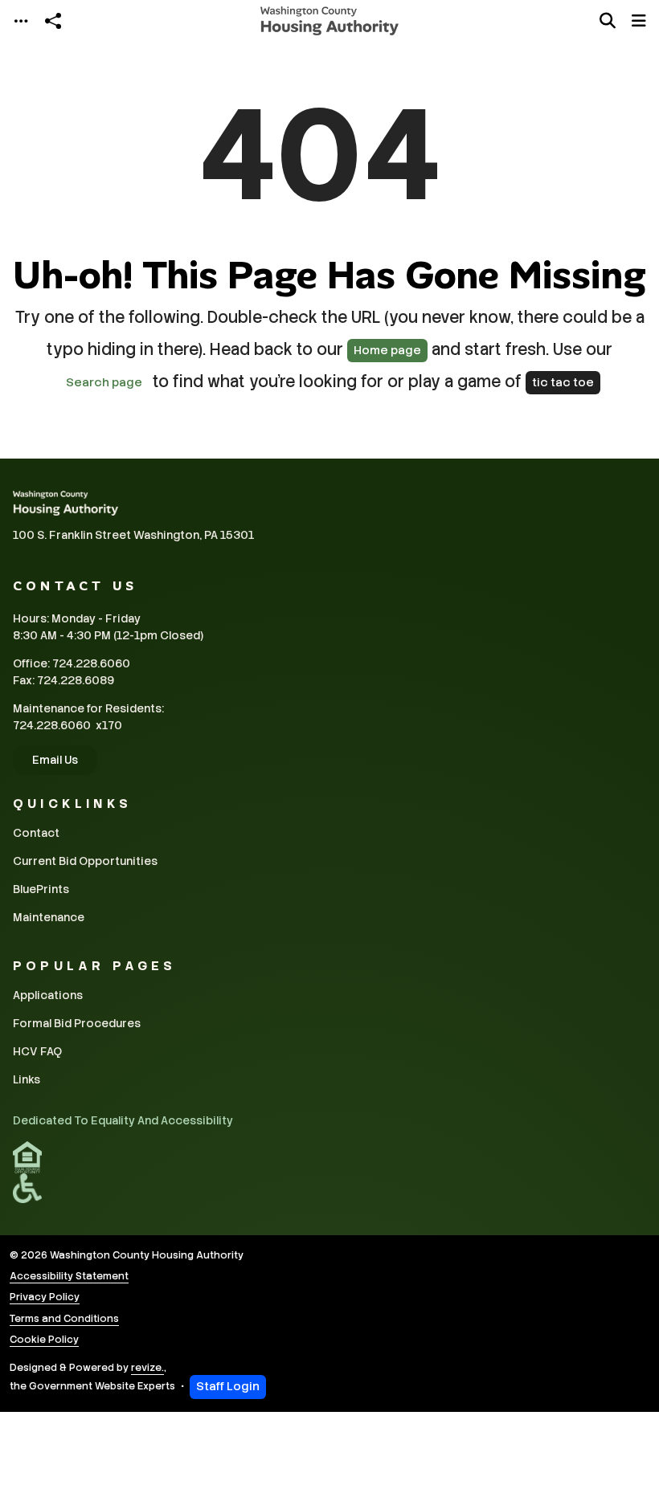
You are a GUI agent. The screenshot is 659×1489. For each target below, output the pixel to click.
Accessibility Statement (69, 1276)
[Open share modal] (53, 21)
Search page (104, 382)
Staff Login (228, 1386)
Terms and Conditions (64, 1318)
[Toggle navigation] (20, 21)
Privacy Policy (45, 1297)
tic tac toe (563, 382)
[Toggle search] (607, 20)
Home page (387, 350)
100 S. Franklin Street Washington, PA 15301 (133, 535)
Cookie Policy (44, 1339)
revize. (147, 1367)
